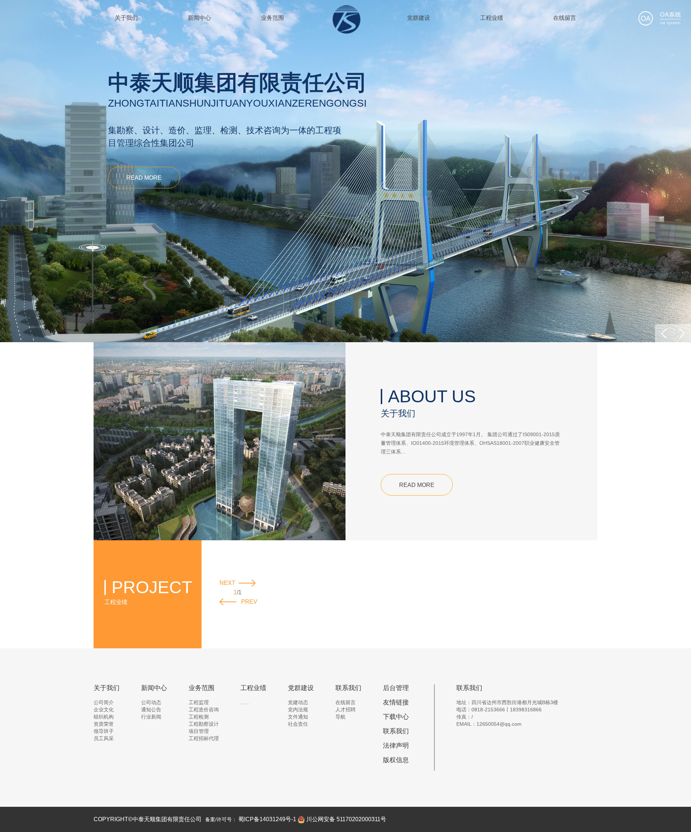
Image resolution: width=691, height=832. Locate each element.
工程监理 (199, 702)
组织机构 (104, 717)
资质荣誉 (104, 724)
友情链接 (396, 702)
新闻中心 (199, 18)
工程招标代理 (204, 738)
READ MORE (144, 178)
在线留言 (564, 18)
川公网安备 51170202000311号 (345, 819)
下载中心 (396, 716)
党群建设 (418, 18)
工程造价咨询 (204, 709)
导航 (340, 717)
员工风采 (104, 738)
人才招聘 (345, 709)
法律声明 (396, 745)
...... (244, 702)
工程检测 (199, 717)
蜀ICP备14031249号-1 (267, 819)
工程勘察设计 (204, 724)
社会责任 (298, 724)
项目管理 (199, 731)
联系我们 (396, 731)
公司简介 (104, 702)
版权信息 (396, 760)
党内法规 (298, 709)
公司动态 (151, 702)
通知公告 (151, 709)
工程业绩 (491, 18)
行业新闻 (151, 717)
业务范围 (272, 18)
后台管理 (396, 688)
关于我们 (126, 18)
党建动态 (298, 702)
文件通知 (298, 717)
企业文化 (104, 709)
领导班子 (104, 731)
